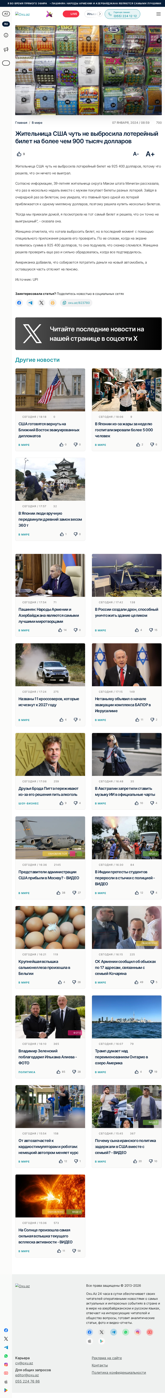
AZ (6, 13)
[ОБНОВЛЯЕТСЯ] (50, 837)
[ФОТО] (50, 1017)
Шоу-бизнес (28, 803)
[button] (99, 14)
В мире (24, 444)
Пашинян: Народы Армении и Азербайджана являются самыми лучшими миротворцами (84, 3)
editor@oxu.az (27, 1375)
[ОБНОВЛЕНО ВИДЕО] (50, 1196)
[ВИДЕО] (127, 837)
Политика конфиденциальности (119, 1372)
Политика (26, 1072)
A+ (150, 154)
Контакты (100, 1365)
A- (136, 154)
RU (6, 24)
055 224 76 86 (27, 1381)
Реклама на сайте (107, 1358)
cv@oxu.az (24, 1363)
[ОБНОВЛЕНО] (127, 927)
